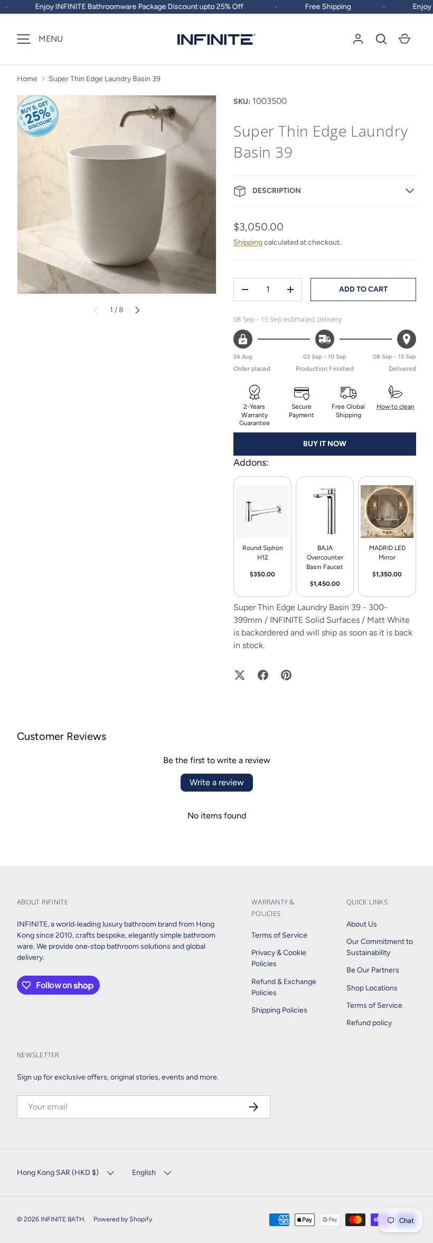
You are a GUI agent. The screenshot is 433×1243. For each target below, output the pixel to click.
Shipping (247, 242)
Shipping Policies (279, 1010)
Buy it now (324, 443)
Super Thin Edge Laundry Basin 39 (105, 78)
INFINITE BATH (62, 1219)
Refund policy (369, 1022)
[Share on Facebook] (263, 675)
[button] (381, 39)
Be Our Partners (372, 970)
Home (27, 78)
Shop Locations (372, 988)
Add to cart (363, 289)
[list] (116, 195)
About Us (361, 924)
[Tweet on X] (239, 675)
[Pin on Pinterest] (286, 675)
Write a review (217, 782)
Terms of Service (279, 935)
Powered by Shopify (122, 1219)
